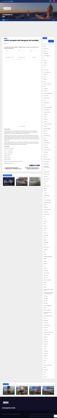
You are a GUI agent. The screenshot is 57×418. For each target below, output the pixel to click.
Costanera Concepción (48, 123)
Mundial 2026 (46, 242)
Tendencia (45, 355)
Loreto (45, 230)
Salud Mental (46, 320)
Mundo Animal (46, 247)
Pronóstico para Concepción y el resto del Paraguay (49, 293)
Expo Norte (46, 176)
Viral (44, 374)
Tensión (45, 358)
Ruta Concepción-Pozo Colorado (48, 313)
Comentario (46, 114)
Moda (45, 237)
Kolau (45, 223)
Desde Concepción (47, 135)
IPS (44, 216)
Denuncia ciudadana (47, 128)
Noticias (45, 254)
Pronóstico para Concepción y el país (49, 290)
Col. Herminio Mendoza (48, 107)
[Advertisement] (28, 28)
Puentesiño (45, 303)
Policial (45, 284)
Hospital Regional (47, 195)
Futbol (45, 183)
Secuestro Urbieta (47, 334)
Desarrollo (45, 133)
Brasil (45, 86)
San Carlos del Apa (47, 325)
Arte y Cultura (46, 69)
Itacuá (45, 218)
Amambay (45, 62)
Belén (45, 81)
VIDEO (45, 372)
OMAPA (45, 258)
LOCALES (45, 228)
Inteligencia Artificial (47, 209)
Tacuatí (45, 346)
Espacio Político (46, 171)
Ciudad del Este (46, 102)
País (44, 265)
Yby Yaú (45, 376)
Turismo (45, 360)
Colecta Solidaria (46, 109)
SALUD (45, 318)
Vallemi (45, 367)
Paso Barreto (46, 270)
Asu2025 (45, 74)
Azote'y (45, 76)
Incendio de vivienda (47, 202)
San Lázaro (46, 327)
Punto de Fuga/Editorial (48, 305)
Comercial (45, 116)
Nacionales (45, 249)
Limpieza (45, 225)
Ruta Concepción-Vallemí (48, 315)
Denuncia (45, 126)
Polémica (45, 282)
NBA (44, 251)
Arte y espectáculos (47, 72)
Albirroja (45, 60)
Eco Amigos (46, 152)
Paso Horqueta (46, 272)
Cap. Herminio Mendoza (48, 93)
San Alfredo (46, 322)
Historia (45, 190)
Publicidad (45, 300)
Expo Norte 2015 (46, 178)
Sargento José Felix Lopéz (48, 332)
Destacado (45, 140)
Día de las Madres (47, 142)
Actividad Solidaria (47, 55)
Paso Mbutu (46, 275)
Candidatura (46, 88)
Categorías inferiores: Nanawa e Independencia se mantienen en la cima (13, 168)
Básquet (45, 79)
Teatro (45, 348)
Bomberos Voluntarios (47, 83)
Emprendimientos (47, 161)
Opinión (45, 261)
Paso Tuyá (45, 277)
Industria (45, 204)
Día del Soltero (46, 147)
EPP (44, 169)
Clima (44, 105)
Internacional (46, 211)
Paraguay (45, 268)
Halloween (45, 188)
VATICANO (45, 369)
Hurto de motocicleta (47, 200)
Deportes (5, 38)
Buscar (44, 38)
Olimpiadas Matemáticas (48, 256)
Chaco (45, 100)
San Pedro (45, 329)
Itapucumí (45, 221)
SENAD (45, 339)
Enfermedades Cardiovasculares (47, 167)
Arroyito (45, 65)
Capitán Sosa (46, 95)
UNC (44, 362)
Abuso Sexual (46, 48)
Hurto (45, 197)
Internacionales (46, 214)
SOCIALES (45, 341)
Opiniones (45, 263)
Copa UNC (45, 121)
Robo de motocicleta (47, 310)
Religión (45, 307)
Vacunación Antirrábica (48, 365)
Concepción (46, 119)
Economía (45, 154)
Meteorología (46, 235)
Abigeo (45, 46)
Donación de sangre (47, 149)
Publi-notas (46, 298)
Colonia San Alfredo (47, 112)
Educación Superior (47, 159)
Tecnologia (45, 353)
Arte (44, 67)
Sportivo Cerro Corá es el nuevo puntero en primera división (31, 168)
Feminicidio (45, 181)
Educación (45, 156)
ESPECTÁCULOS (46, 174)
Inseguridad (46, 207)
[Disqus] (21, 200)
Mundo (45, 244)
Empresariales (46, 163)
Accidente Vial (46, 53)
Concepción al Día (8, 408)
